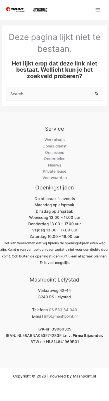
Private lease (54, 171)
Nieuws (54, 165)
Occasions (54, 152)
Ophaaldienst (54, 146)
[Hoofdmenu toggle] (98, 9)
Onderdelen (54, 158)
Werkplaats (54, 139)
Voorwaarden (54, 177)
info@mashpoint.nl (60, 316)
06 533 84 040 (63, 310)
